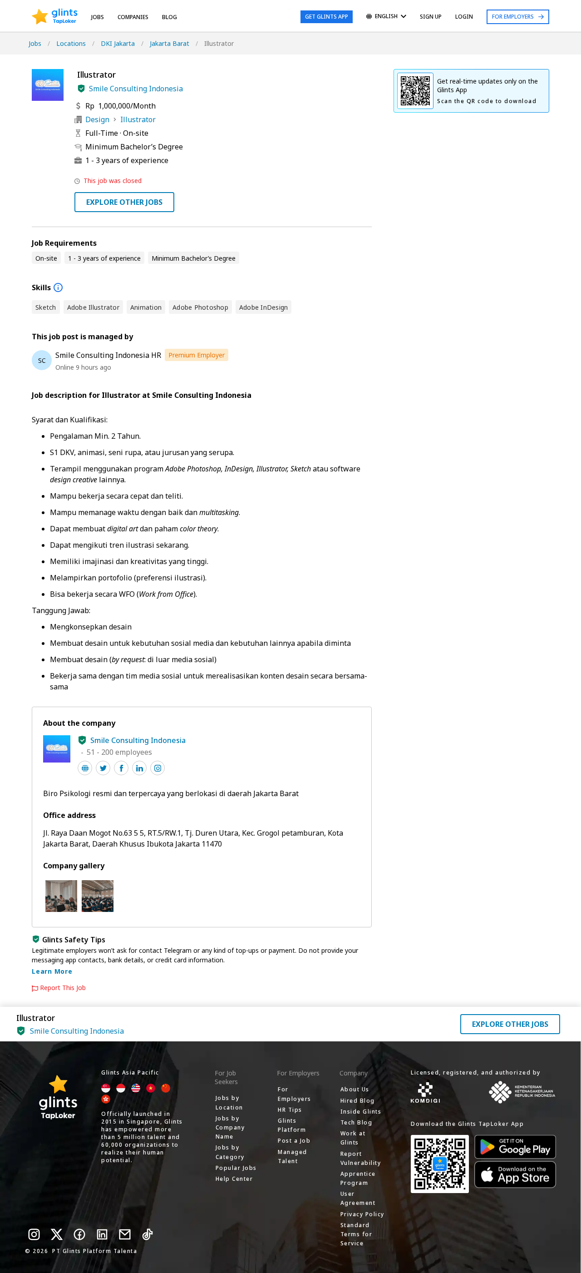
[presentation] (55, 17)
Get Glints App (326, 16)
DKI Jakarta (118, 43)
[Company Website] (85, 768)
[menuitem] (386, 17)
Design (97, 119)
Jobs (97, 17)
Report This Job (63, 987)
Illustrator (138, 119)
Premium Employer (196, 355)
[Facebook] (79, 1234)
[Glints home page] (55, 17)
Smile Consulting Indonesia (136, 89)
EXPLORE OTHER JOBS (124, 202)
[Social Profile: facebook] (121, 768)
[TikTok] (147, 1234)
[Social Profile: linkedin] (139, 768)
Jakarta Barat (169, 43)
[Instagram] (34, 1234)
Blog (169, 17)
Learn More (52, 971)
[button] (81, 88)
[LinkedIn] (102, 1234)
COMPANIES (133, 17)
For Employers (513, 16)
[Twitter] (57, 1234)
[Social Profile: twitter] (103, 768)
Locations (71, 43)
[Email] (125, 1234)
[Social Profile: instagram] (157, 768)
